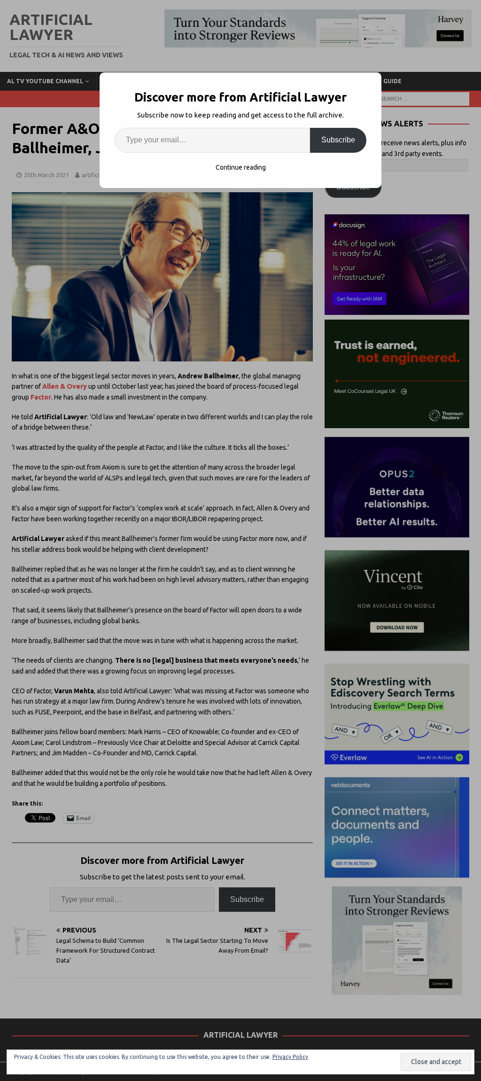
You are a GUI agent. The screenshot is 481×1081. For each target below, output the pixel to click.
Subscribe (338, 140)
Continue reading (241, 167)
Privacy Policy (290, 1057)
